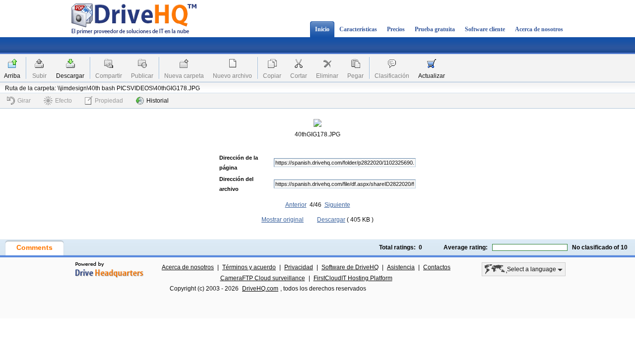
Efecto (63, 100)
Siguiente (337, 204)
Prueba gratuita (435, 29)
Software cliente (485, 29)
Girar (24, 100)
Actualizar (431, 75)
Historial (157, 100)
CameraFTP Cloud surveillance (262, 278)
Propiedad (109, 100)
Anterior (296, 204)
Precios (396, 29)
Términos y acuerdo (249, 267)
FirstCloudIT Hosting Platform (353, 278)
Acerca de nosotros (539, 29)
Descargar (70, 75)
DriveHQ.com (260, 288)
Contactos (436, 267)
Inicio (322, 29)
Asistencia (401, 267)
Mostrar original (282, 219)
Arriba (12, 75)
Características (358, 29)
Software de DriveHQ (350, 267)
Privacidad (298, 267)
